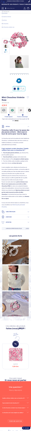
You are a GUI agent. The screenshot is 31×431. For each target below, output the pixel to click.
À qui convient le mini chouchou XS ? (10, 403)
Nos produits (4, 13)
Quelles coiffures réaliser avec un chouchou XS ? (13, 398)
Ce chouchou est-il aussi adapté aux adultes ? (13, 412)
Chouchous (4, 20)
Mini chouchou (5, 23)
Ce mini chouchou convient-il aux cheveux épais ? (13, 408)
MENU (3, 9)
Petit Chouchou (16, 204)
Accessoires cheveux (6, 16)
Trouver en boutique (22, 116)
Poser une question (15, 421)
